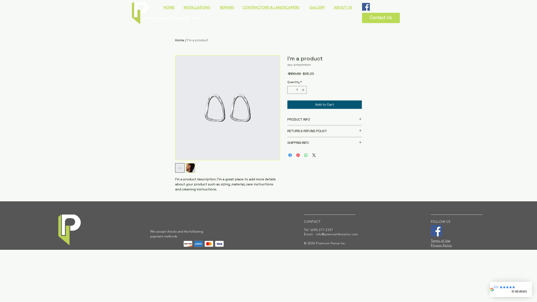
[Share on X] (314, 155)
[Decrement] (290, 90)
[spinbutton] (297, 90)
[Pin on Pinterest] (298, 155)
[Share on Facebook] (290, 155)
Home (179, 40)
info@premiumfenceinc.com (337, 234)
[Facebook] (366, 7)
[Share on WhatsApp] (306, 155)
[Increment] (303, 90)
